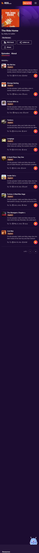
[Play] (35, 76)
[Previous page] (30, 251)
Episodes (6, 53)
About (14, 53)
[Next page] (35, 251)
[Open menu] (35, 3)
